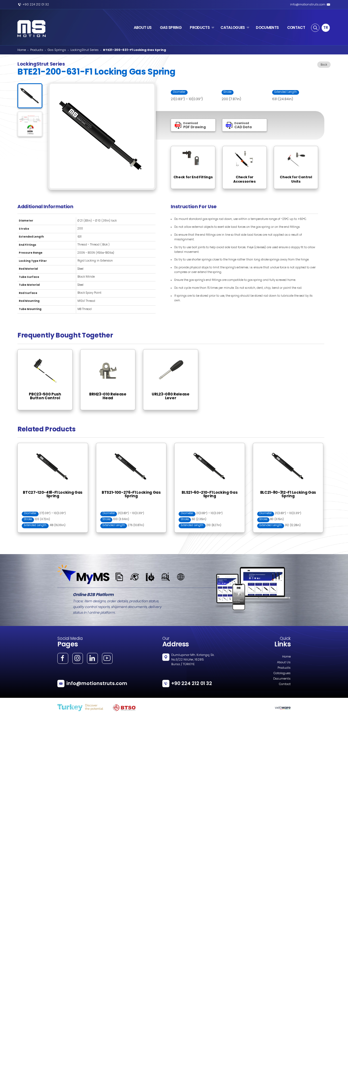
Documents (282, 678)
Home (21, 50)
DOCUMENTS (267, 27)
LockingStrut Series (84, 50)
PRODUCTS (200, 27)
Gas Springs (57, 50)
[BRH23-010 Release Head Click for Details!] (111, 351)
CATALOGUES (232, 27)
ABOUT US (143, 27)
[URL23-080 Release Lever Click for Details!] (174, 351)
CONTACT (296, 27)
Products (36, 50)
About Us (284, 662)
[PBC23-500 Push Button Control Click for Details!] (48, 351)
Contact (285, 684)
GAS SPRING (171, 27)
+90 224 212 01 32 (36, 4)
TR (325, 27)
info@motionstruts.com (307, 4)
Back (324, 64)
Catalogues (282, 673)
